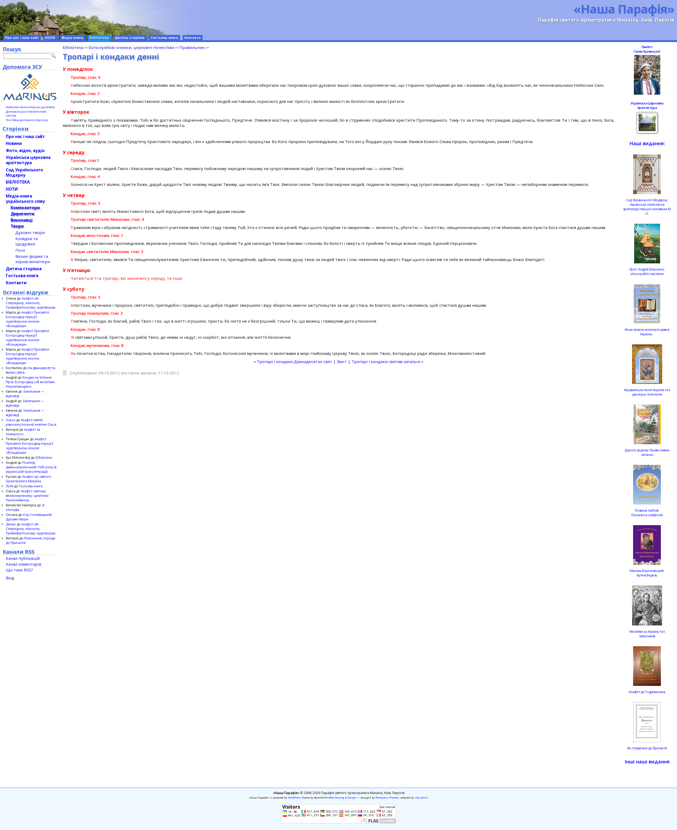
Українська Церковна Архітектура (646, 105)
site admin (421, 797)
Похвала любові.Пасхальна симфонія (647, 512)
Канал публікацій (23, 558)
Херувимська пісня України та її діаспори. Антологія (647, 392)
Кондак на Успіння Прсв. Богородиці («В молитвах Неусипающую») (30, 382)
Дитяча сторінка (130, 38)
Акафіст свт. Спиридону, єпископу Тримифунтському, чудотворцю (31, 303)
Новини (14, 143)
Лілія (9, 486)
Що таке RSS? (19, 569)
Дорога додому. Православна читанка (647, 452)
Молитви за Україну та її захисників (647, 633)
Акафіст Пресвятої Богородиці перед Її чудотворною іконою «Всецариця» (27, 319)
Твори (17, 226)
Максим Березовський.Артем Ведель (647, 572)
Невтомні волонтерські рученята (30, 107)
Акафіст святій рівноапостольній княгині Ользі (31, 422)
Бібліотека (99, 38)
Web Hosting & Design (342, 797)
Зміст (342, 361)
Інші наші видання (647, 761)
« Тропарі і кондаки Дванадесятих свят (293, 361)
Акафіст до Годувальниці (647, 692)
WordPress (294, 797)
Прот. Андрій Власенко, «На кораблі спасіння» (647, 271)
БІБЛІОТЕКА (18, 182)
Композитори (25, 207)
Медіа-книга (72, 38)
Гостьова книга (164, 38)
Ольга (10, 420)
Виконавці (21, 220)
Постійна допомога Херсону (27, 120)
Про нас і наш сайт (22, 38)
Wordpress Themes (387, 797)
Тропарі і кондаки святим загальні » (387, 361)
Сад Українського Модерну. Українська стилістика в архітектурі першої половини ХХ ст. (647, 207)
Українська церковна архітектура (28, 160)
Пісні (20, 250)
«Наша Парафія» (624, 9)
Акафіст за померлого (23, 431)
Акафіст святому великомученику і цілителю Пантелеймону (27, 495)
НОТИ (50, 38)
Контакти (193, 38)
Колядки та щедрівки (26, 241)
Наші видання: (647, 143)
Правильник (191, 47)
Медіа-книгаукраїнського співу (25, 198)
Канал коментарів (23, 564)
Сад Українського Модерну (24, 172)
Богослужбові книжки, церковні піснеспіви (131, 47)
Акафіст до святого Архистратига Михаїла (28, 478)
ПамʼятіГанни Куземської (647, 49)
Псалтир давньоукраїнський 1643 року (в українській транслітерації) (31, 467)
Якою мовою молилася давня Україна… (647, 331)
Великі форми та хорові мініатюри (32, 259)
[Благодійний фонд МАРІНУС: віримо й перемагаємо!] (30, 87)
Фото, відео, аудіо (25, 150)
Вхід (10, 577)
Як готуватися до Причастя (647, 748)
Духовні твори (30, 232)
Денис (11, 524)
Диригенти (22, 213)
